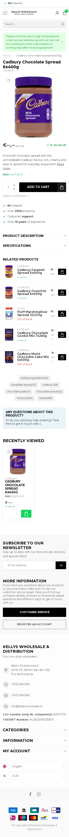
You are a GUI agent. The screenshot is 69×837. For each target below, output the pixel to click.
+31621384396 (20, 684)
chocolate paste (18, 391)
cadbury (50, 384)
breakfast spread (23, 384)
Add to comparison (15, 195)
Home (7, 55)
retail (45, 398)
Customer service (34, 612)
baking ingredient (34, 378)
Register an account (34, 624)
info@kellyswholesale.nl (26, 706)
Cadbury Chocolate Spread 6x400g (39, 55)
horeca (25, 398)
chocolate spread (49, 391)
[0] (64, 13)
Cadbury (9, 71)
